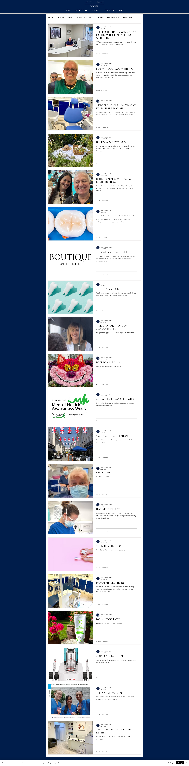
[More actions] (137, 27)
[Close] (186, 762)
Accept (180, 763)
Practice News (128, 17)
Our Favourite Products (84, 17)
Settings (170, 763)
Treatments (99, 17)
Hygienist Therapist (65, 17)
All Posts (51, 17)
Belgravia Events (113, 17)
